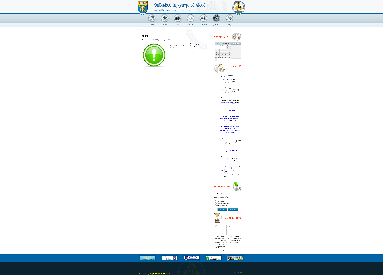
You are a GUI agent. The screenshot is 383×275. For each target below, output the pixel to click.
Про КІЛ (164, 24)
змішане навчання (221, 205)
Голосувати (222, 209)
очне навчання (220, 201)
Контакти (216, 24)
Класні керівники (226, 102)
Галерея (177, 24)
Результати (233, 209)
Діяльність (190, 24)
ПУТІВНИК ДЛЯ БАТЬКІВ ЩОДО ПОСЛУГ (230, 127)
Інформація (203, 24)
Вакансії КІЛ (226, 159)
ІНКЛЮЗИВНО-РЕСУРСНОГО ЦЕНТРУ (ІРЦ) (230, 132)
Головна (151, 24)
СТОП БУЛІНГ (230, 110)
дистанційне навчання (223, 203)
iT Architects (231, 273)
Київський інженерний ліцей (179, 6)
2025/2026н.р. (227, 80)
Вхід (229, 24)
